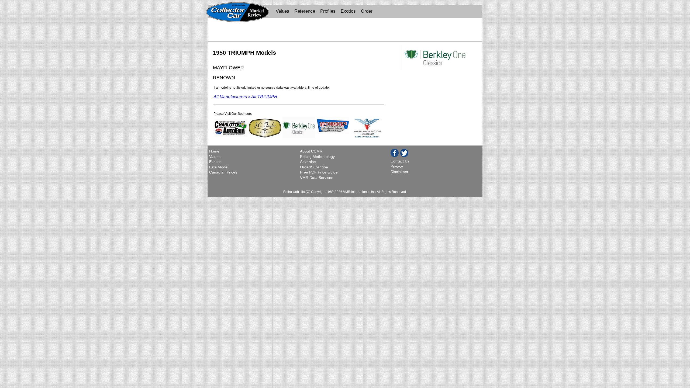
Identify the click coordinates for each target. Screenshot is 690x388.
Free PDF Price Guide (319, 172)
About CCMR (311, 151)
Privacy (397, 166)
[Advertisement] (345, 31)
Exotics (348, 11)
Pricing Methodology (317, 156)
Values (282, 11)
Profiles (328, 11)
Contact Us (400, 161)
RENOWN (224, 77)
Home (214, 151)
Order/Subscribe (314, 167)
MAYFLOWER (228, 67)
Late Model (218, 167)
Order (366, 11)
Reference (304, 11)
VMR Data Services (316, 177)
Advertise (308, 162)
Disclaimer (399, 171)
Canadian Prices (223, 172)
